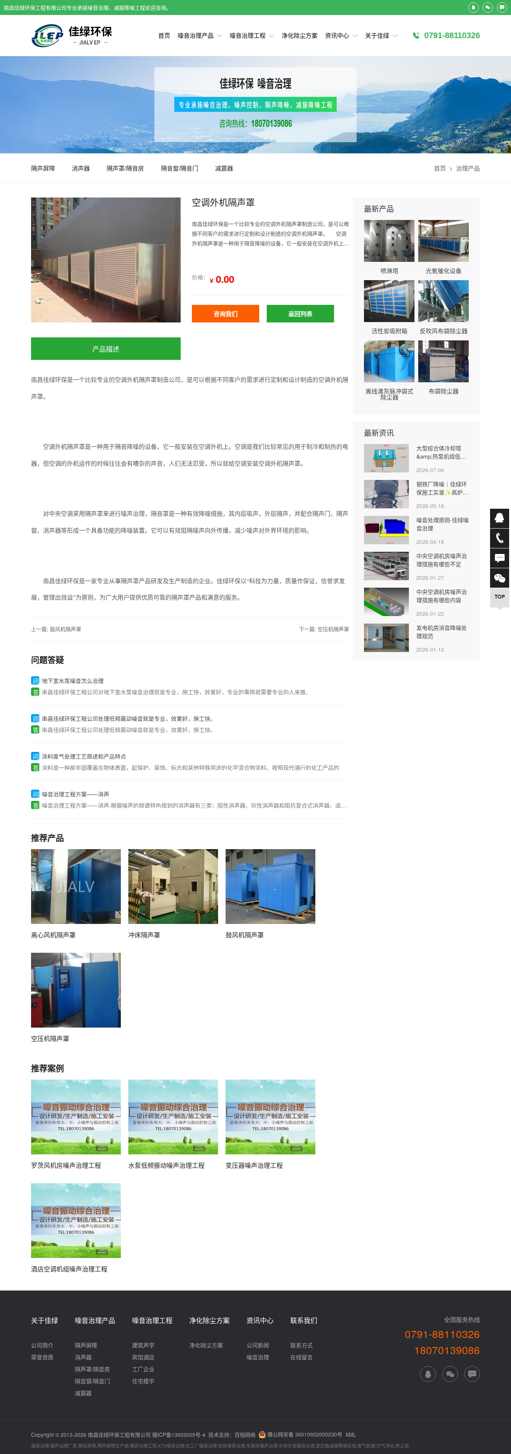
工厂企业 (143, 1369)
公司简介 (42, 1345)
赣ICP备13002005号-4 (178, 1434)
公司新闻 (258, 1345)
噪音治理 (258, 1357)
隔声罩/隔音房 (125, 168)
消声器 (81, 168)
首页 (164, 35)
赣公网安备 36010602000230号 (304, 1433)
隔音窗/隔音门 (179, 168)
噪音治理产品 (196, 35)
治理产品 (468, 168)
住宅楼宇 (143, 1381)
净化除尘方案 (300, 35)
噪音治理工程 (248, 35)
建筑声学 (143, 1345)
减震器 (224, 168)
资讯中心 (337, 35)
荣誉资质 (42, 1357)
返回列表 (300, 313)
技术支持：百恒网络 (232, 1435)
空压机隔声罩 (333, 629)
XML (350, 1434)
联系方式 (301, 1345)
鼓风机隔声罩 (65, 629)
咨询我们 (226, 313)
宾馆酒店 (143, 1357)
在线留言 (301, 1357)
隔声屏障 (43, 168)
